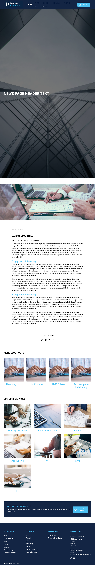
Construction (52, 535)
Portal (6, 544)
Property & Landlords (55, 538)
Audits (28, 546)
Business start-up (32, 549)
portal (44, 6)
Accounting (29, 544)
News (6, 541)
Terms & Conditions (10, 553)
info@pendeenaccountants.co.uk (80, 554)
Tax (27, 535)
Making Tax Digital (32, 552)
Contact (6, 547)
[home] (14, 4)
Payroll (28, 538)
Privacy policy (8, 550)
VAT (27, 541)
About (6, 535)
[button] (38, 3)
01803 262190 (78, 550)
